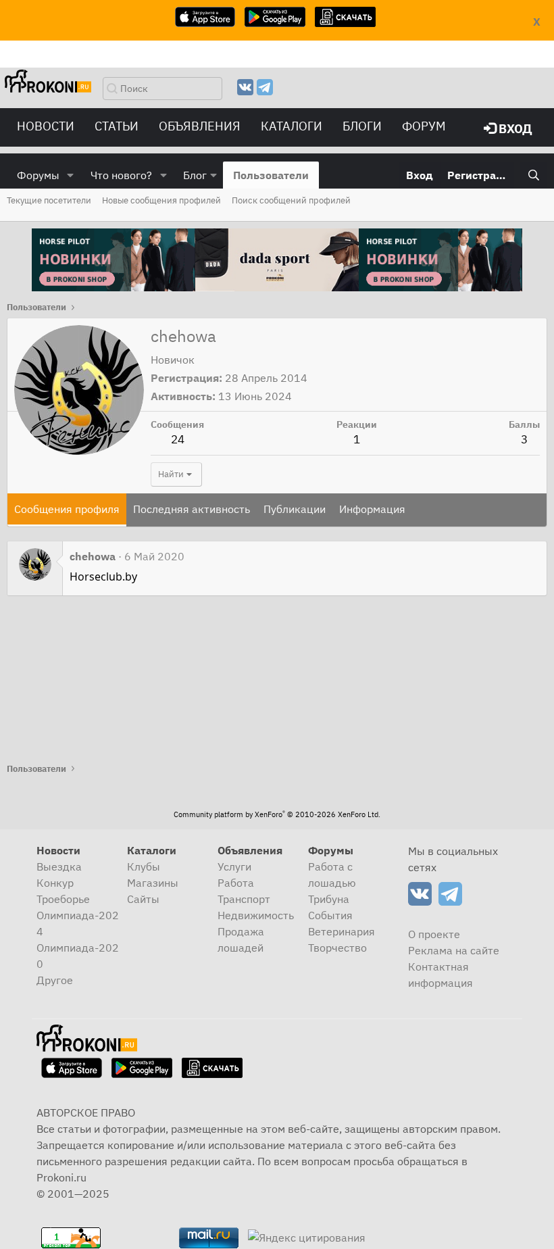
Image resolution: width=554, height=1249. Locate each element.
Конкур (55, 882)
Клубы (143, 866)
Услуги (234, 866)
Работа (236, 882)
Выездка (59, 866)
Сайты (143, 899)
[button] (70, 175)
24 (177, 439)
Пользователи (271, 175)
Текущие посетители (49, 200)
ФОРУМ (424, 126)
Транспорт (244, 899)
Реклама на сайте (453, 950)
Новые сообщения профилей (161, 200)
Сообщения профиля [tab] (67, 509)
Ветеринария (341, 931)
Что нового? (121, 175)
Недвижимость (256, 915)
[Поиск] (533, 175)
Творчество (337, 947)
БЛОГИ (362, 126)
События (330, 915)
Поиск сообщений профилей (291, 200)
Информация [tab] (372, 509)
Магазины (152, 882)
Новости (45, 126)
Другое (54, 980)
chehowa (93, 556)
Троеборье (63, 899)
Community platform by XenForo (277, 814)
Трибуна (328, 899)
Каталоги (291, 126)
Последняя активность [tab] (191, 509)
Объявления (200, 126)
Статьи (116, 126)
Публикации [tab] (294, 509)
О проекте (434, 934)
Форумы (38, 175)
